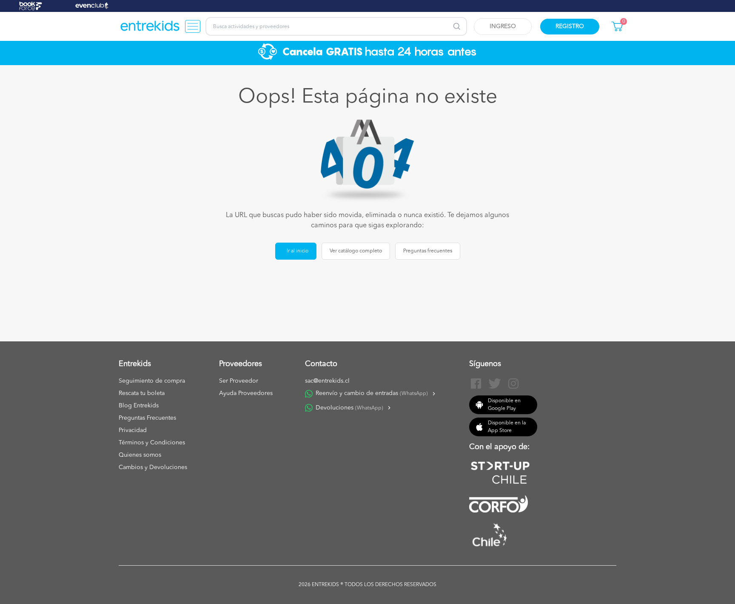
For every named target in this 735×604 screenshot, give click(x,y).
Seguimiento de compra (152, 381)
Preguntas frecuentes (427, 251)
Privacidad (133, 430)
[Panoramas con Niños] (150, 26)
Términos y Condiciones (152, 443)
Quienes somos (140, 455)
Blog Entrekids (139, 406)
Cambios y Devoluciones (153, 467)
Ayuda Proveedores (246, 393)
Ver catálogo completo (356, 251)
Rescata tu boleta (142, 393)
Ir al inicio (297, 251)
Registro (570, 26)
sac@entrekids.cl (327, 381)
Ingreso (503, 26)
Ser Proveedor (238, 381)
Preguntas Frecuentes (147, 418)
